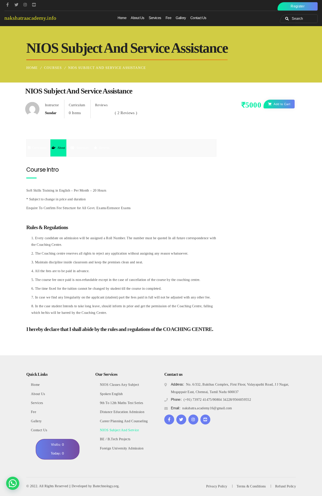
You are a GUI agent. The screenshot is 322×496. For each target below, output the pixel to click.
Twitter (16, 5)
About (61, 147)
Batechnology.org (106, 486)
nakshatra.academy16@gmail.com (207, 408)
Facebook (7, 5)
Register (297, 6)
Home (32, 68)
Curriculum (39, 147)
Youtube (34, 5)
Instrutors (82, 147)
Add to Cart (282, 104)
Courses (53, 68)
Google (25, 5)
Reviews (104, 147)
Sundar (51, 113)
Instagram (193, 419)
